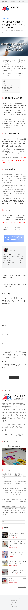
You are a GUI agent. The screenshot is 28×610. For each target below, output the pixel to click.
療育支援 (8, 18)
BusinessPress (14, 606)
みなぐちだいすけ (15, 30)
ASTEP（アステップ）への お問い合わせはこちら (14, 238)
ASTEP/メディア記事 (14, 435)
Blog (3, 18)
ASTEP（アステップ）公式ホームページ (15, 598)
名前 (4, 326)
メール (5, 334)
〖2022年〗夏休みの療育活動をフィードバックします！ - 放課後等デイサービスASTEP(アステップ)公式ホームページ (14, 492)
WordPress (14, 602)
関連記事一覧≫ (22, 587)
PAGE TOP (25, 590)
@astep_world (14, 446)
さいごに (6, 90)
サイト (4, 343)
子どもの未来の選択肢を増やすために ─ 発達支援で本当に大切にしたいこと (17, 543)
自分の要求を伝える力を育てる (11, 87)
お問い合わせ (15, 1)
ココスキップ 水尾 (21, 501)
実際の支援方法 (7, 88)
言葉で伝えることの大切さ (10, 85)
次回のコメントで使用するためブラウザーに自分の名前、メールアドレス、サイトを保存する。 (14, 354)
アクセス (22, 1)
